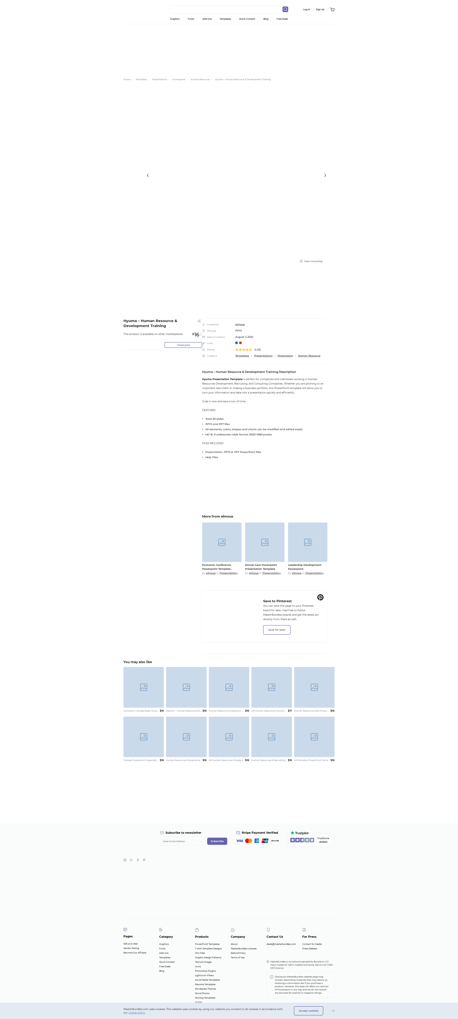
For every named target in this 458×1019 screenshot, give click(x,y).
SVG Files (200, 953)
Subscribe (217, 841)
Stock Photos (202, 993)
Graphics (175, 19)
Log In (306, 9)
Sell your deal (130, 943)
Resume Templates (205, 984)
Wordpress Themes (205, 988)
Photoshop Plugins (205, 971)
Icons (198, 966)
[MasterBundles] (135, 9)
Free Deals (282, 19)
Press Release (309, 948)
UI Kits (198, 1002)
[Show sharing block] (199, 321)
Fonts (191, 19)
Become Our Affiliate (134, 952)
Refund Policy (238, 953)
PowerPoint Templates (207, 944)
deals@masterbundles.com (281, 944)
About (234, 944)
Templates (225, 19)
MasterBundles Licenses (244, 948)
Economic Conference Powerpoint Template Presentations (216, 567)
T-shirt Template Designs (208, 948)
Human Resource (309, 355)
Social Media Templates (207, 980)
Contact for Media (312, 944)
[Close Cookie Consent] (333, 1011)
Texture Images (203, 962)
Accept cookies (308, 1010)
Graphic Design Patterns (208, 957)
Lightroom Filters (204, 975)
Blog (265, 19)
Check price (183, 345)
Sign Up (320, 9)
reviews (323, 841)
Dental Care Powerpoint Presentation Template (261, 567)
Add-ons (207, 19)
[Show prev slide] (148, 175)
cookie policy (136, 1012)
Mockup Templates (205, 997)
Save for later (277, 629)
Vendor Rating (131, 948)
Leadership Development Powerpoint (304, 567)
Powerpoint (285, 355)
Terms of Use (238, 957)
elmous (240, 324)
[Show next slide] (325, 175)
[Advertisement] (229, 49)
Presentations (263, 355)
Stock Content (247, 19)
